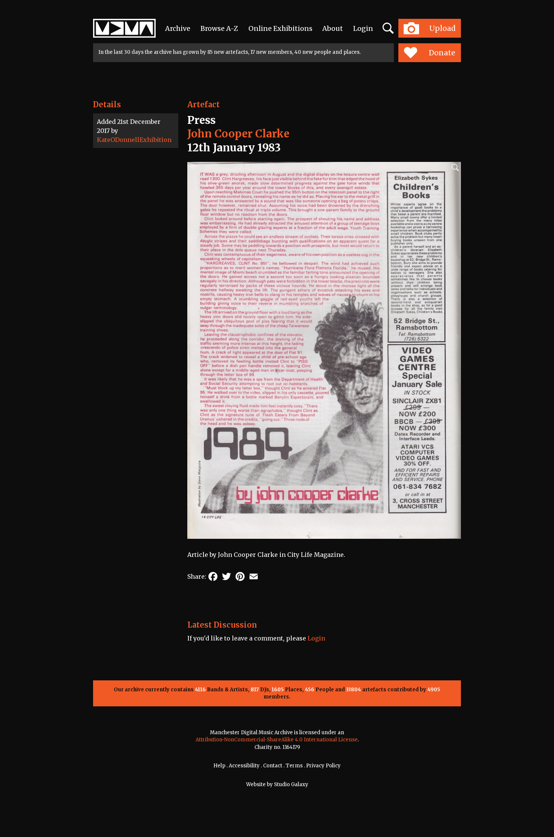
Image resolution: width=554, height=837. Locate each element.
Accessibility (244, 765)
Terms (294, 765)
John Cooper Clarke (238, 133)
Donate (442, 52)
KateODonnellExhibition (134, 139)
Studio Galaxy (291, 784)
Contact (272, 765)
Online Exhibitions (280, 28)
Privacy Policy (323, 765)
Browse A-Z (219, 28)
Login (363, 28)
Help (219, 765)
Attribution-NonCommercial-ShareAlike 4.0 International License (277, 739)
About (332, 28)
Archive (177, 28)
